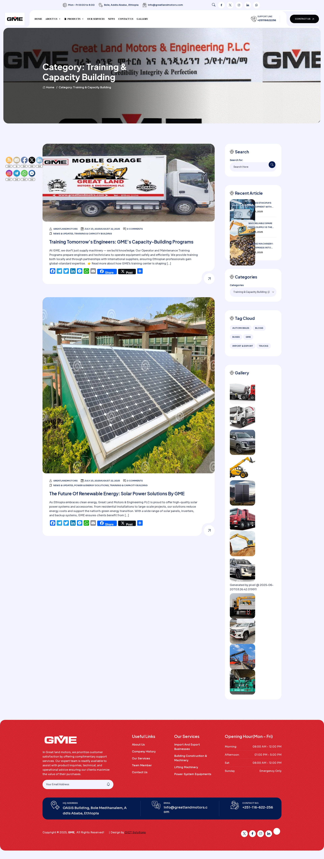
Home (38, 19)
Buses (236, 337)
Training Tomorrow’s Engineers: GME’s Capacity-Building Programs (121, 242)
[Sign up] (108, 784)
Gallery (142, 19)
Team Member (142, 765)
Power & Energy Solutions (91, 485)
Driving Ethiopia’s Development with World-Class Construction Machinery (260, 205)
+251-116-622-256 (257, 807)
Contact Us (125, 19)
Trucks (263, 345)
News (111, 19)
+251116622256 (267, 20)
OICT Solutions (135, 832)
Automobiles (240, 328)
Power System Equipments (192, 774)
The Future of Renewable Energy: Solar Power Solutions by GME (117, 493)
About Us (51, 19)
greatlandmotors (65, 228)
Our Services (96, 19)
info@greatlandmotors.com (165, 4)
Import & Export (242, 345)
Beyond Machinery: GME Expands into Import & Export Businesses (260, 246)
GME (248, 337)
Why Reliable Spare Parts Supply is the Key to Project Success (260, 225)
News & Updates (63, 233)
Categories (237, 285)
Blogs (259, 328)
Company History (144, 751)
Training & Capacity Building (93, 233)
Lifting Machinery (186, 767)
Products (74, 19)
